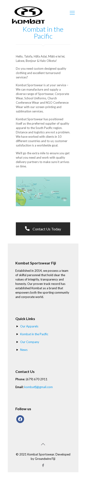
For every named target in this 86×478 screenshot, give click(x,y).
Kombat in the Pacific (34, 334)
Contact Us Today (46, 229)
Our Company (29, 342)
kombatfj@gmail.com (38, 387)
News (24, 350)
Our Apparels (29, 326)
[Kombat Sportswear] (28, 11)
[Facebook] (43, 465)
